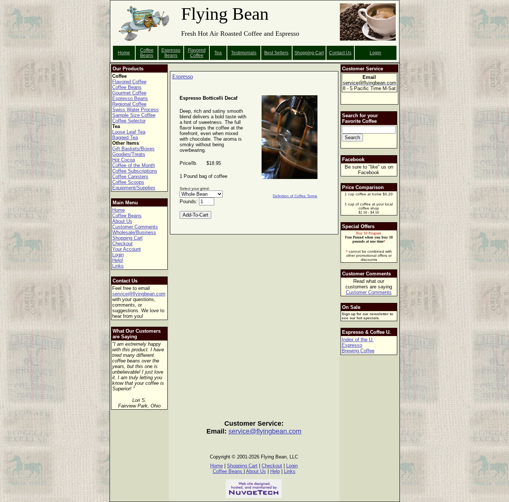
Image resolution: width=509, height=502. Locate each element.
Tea (218, 52)
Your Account (126, 249)
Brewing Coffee (358, 351)
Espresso (182, 76)
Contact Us (340, 52)
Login (375, 52)
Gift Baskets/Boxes (133, 148)
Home (124, 52)
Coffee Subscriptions (134, 171)
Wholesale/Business (134, 232)
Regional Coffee (129, 104)
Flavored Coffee (197, 53)
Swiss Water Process (135, 109)
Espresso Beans (170, 53)
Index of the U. (358, 339)
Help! (117, 260)
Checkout (122, 243)
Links (118, 266)
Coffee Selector (129, 121)
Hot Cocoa (123, 160)
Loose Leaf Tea (128, 132)
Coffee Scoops (128, 182)
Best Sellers (276, 52)
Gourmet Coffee (129, 93)
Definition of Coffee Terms (295, 196)
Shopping (304, 52)
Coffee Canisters (130, 176)
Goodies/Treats (128, 154)
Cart (319, 52)
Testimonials (243, 52)
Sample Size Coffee (133, 115)
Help (275, 471)
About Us (122, 221)
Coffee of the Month (133, 165)
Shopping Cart (127, 238)
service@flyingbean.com (138, 294)
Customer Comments (135, 227)
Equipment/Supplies (133, 188)
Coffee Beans (147, 53)
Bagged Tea (125, 137)
